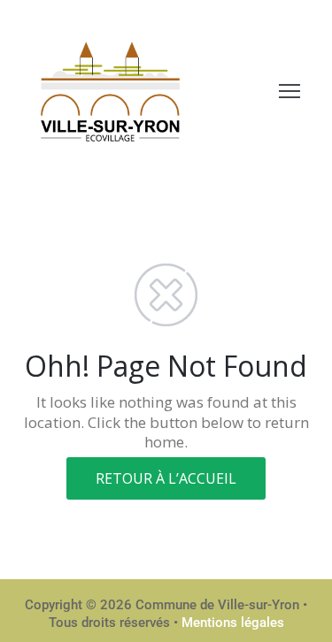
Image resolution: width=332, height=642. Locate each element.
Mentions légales (232, 623)
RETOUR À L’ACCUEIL (166, 478)
